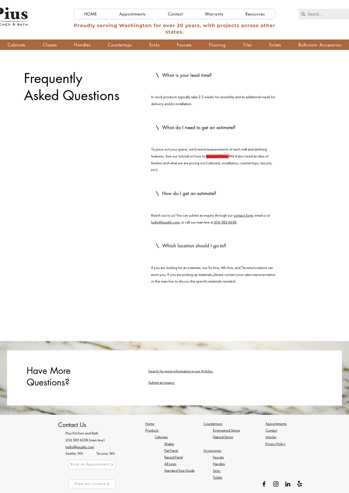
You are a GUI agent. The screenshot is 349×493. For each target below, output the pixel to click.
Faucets (218, 457)
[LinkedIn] (287, 484)
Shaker (169, 444)
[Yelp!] (299, 484)
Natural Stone (223, 437)
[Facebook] (264, 484)
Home (149, 424)
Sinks (217, 471)
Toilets (217, 478)
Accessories (212, 451)
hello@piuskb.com (165, 223)
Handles (219, 464)
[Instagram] (275, 484)
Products (152, 431)
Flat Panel (171, 451)
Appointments (276, 424)
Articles (270, 437)
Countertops (212, 424)
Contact (271, 431)
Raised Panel (173, 457)
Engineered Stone (226, 431)
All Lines (170, 464)
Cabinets (161, 437)
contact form (243, 216)
